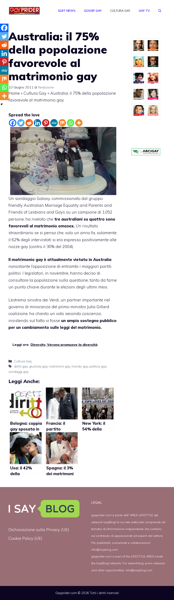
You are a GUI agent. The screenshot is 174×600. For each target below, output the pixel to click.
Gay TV (144, 11)
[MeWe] (54, 123)
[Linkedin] (37, 123)
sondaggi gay (18, 371)
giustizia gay (38, 366)
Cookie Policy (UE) (25, 538)
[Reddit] (29, 123)
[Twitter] (21, 123)
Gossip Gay (93, 11)
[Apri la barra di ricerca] (160, 10)
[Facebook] (12, 123)
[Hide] (1, 104)
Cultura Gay (120, 11)
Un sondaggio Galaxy (29, 198)
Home (14, 93)
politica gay (98, 366)
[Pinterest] (45, 123)
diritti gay (21, 366)
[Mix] (62, 123)
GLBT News (67, 11)
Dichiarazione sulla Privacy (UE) (38, 529)
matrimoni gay (59, 366)
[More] (79, 123)
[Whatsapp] (70, 123)
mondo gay (80, 366)
